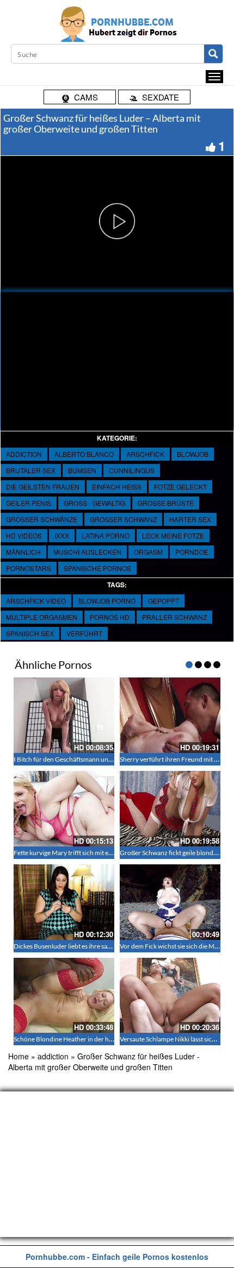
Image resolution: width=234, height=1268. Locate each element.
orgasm (148, 551)
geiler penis (28, 502)
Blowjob (192, 454)
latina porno (106, 535)
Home (18, 1056)
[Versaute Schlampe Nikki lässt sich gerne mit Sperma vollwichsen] (170, 995)
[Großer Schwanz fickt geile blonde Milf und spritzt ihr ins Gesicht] (170, 808)
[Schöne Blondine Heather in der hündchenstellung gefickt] (64, 995)
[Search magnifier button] (213, 54)
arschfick (145, 454)
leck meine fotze (173, 535)
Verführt (84, 633)
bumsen (82, 470)
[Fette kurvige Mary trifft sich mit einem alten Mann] (64, 808)
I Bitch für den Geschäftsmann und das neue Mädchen (90, 759)
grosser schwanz (123, 519)
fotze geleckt (180, 486)
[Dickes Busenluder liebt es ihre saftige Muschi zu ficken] (64, 902)
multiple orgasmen (41, 617)
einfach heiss (116, 486)
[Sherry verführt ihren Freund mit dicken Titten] (170, 715)
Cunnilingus (132, 470)
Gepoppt (163, 600)
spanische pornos (97, 568)
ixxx (61, 535)
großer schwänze (41, 519)
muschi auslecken (87, 551)
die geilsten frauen (42, 486)
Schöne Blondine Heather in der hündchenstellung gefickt (95, 1039)
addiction (24, 454)
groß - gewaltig (94, 502)
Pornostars (28, 568)
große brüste (166, 502)
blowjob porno (107, 600)
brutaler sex (31, 470)
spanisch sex (30, 633)
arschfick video (36, 600)
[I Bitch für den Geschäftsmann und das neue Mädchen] (64, 715)
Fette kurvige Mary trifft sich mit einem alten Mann (85, 853)
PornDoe (191, 551)
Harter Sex (190, 519)
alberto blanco (84, 454)
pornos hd (110, 617)
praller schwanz (174, 617)
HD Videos (24, 535)
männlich (23, 551)
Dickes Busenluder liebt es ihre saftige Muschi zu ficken (91, 946)
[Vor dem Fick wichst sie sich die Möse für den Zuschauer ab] (170, 902)
